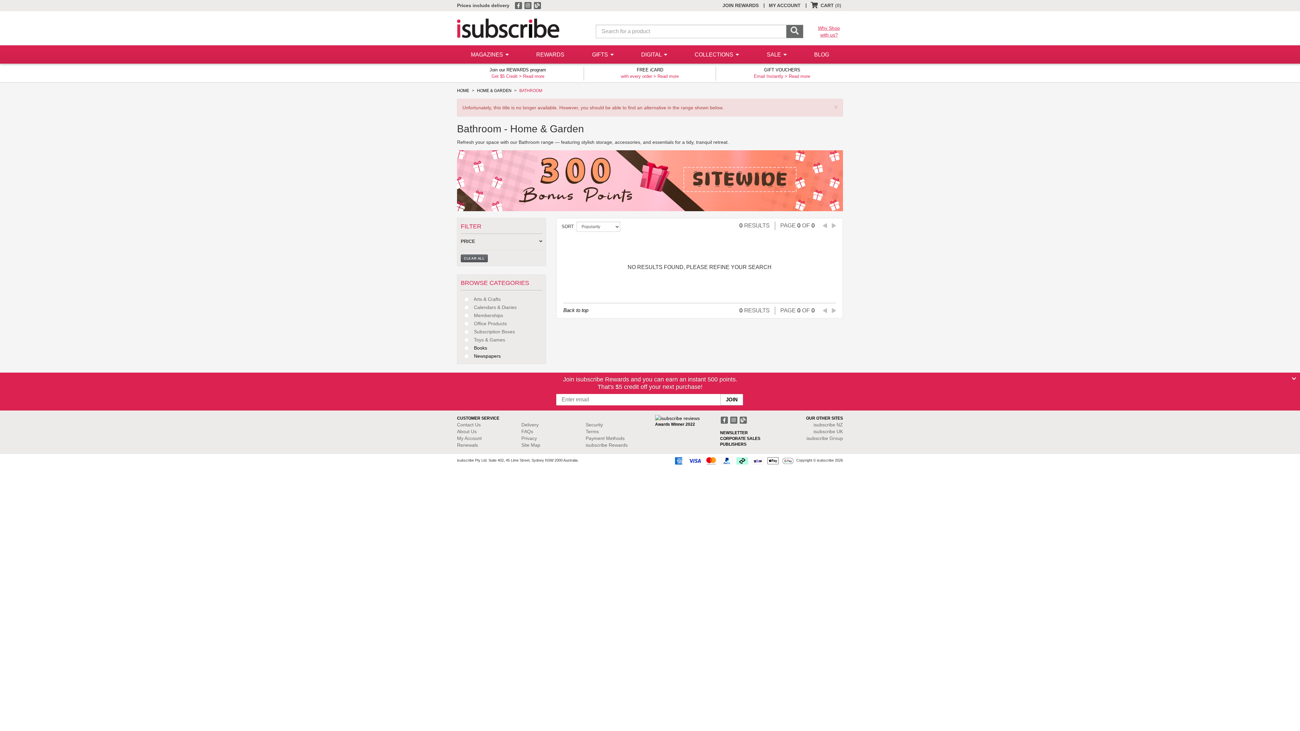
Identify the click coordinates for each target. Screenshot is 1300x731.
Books (480, 348)
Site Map (530, 445)
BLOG (821, 55)
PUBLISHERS (733, 444)
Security (594, 424)
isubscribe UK (828, 431)
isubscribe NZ (828, 424)
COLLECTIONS (715, 55)
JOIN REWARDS (740, 5)
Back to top (575, 310)
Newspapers (487, 356)
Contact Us (469, 424)
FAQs (527, 431)
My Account (469, 438)
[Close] (1294, 379)
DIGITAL (652, 55)
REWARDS (550, 55)
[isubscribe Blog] (537, 5)
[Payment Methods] (733, 461)
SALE (774, 55)
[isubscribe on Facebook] (519, 5)
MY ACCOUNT (785, 5)
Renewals (467, 445)
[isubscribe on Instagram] (528, 5)
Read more (533, 76)
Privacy (529, 438)
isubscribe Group (824, 438)
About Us (467, 431)
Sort (568, 226)
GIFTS (600, 55)
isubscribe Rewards (607, 445)
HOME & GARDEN (494, 90)
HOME (463, 90)
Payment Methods (605, 438)
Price (468, 241)
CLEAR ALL (474, 258)
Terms (592, 431)
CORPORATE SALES (740, 438)
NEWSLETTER (734, 432)
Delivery (530, 424)
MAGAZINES (487, 55)
